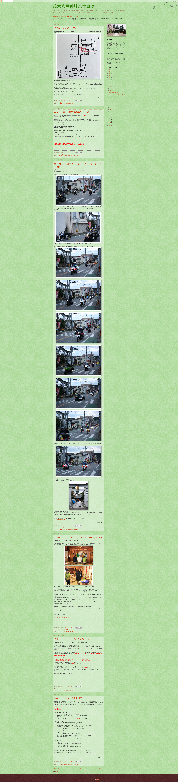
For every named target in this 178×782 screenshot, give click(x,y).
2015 (110, 129)
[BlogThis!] (77, 100)
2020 (110, 81)
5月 (110, 115)
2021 (110, 79)
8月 (110, 109)
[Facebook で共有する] (80, 100)
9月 (110, 107)
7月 (110, 111)
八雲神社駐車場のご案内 (65, 28)
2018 (110, 85)
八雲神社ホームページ (72, 94)
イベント (59, 154)
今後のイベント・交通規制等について (72, 698)
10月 (111, 90)
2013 (110, 133)
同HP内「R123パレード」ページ (61, 617)
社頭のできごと (65, 527)
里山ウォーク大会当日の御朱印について (73, 639)
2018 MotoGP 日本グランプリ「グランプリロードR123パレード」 (117, 96)
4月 (110, 117)
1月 (110, 122)
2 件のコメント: (70, 525)
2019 (110, 83)
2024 (110, 73)
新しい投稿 (56, 769)
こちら (74, 728)
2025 (110, 71)
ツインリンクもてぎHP (59, 616)
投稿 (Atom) (57, 771)
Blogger (97, 779)
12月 (111, 86)
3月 (110, 119)
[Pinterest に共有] (81, 100)
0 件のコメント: (70, 100)
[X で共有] (78, 100)
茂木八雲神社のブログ (74, 6)
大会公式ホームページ (78, 718)
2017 (110, 125)
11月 (111, 88)
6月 (110, 113)
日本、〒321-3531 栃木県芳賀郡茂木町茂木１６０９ (67, 103)
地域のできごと (72, 527)
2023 (110, 75)
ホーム (79, 769)
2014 (110, 131)
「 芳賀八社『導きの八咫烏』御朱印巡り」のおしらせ (65, 16)
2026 (110, 69)
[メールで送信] (76, 100)
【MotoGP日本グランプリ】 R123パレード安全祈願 (78, 537)
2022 (110, 77)
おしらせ (59, 102)
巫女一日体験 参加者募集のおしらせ (72, 112)
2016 (110, 127)
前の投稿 (101, 769)
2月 (110, 121)
